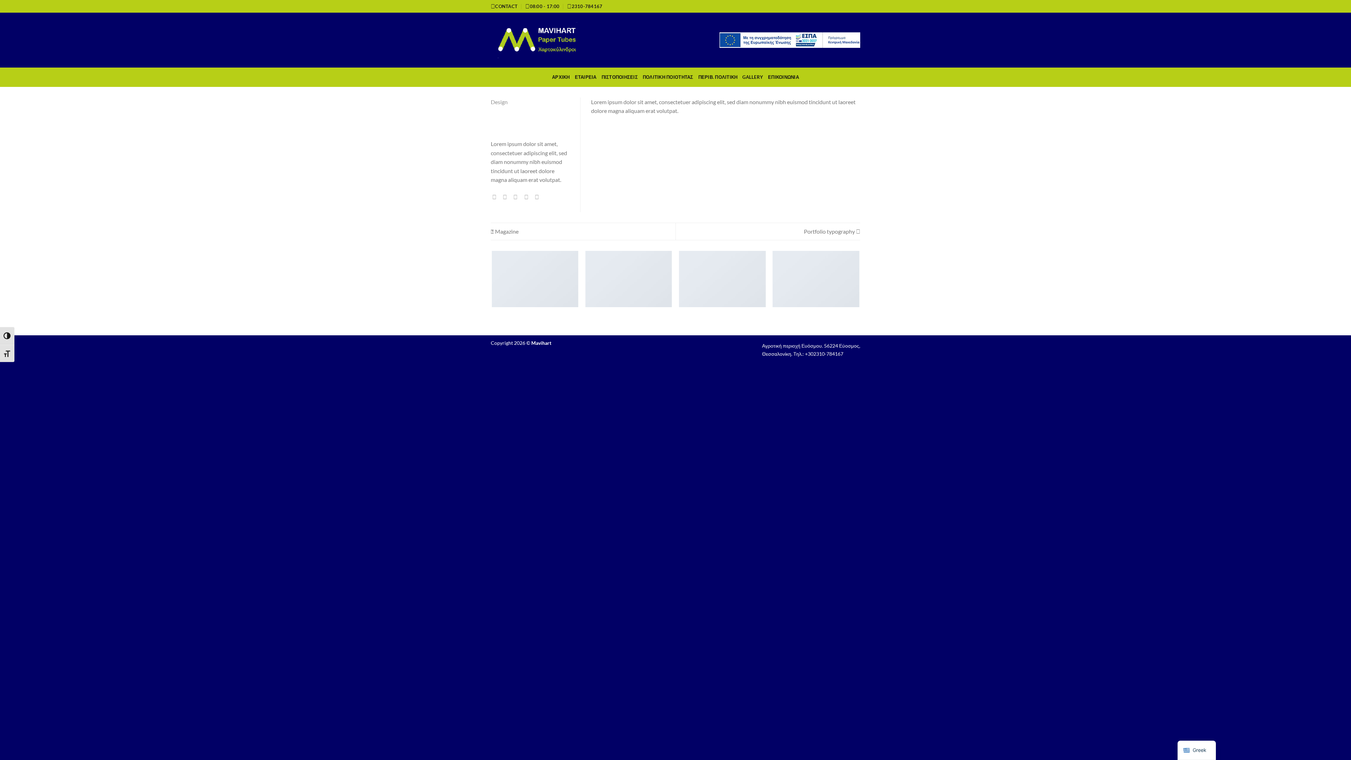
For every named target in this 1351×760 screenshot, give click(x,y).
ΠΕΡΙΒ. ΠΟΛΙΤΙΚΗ (718, 77)
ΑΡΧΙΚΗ (561, 77)
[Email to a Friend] (517, 197)
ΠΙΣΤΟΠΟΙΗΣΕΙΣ (620, 77)
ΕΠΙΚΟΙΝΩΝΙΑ (783, 77)
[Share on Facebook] (496, 197)
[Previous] (492, 292)
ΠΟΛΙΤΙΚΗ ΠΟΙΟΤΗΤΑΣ (668, 77)
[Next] (859, 292)
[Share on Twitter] (506, 197)
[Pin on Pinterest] (528, 197)
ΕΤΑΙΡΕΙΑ (586, 77)
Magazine (506, 231)
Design (499, 102)
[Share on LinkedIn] (539, 197)
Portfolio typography (830, 231)
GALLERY (752, 77)
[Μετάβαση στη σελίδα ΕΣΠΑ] (789, 39)
